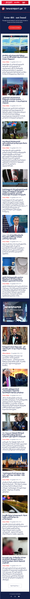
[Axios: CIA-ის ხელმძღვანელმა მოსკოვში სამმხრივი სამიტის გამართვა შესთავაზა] (15, 224)
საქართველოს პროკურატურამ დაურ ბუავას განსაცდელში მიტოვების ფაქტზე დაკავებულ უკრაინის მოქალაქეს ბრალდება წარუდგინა (14, 192)
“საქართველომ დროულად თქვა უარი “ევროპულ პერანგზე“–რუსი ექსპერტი (13, 475)
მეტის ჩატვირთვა (14, 585)
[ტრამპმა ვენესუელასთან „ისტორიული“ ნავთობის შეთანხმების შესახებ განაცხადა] (15, 378)
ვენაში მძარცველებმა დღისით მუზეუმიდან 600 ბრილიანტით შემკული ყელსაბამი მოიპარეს (12, 279)
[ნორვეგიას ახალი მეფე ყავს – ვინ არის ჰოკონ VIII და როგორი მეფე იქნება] (15, 336)
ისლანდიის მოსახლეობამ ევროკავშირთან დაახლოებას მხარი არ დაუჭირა (14, 143)
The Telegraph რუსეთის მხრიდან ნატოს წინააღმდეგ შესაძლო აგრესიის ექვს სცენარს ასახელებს (14, 434)
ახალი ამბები (5, 62)
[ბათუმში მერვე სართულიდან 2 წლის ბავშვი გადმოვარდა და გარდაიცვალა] (15, 504)
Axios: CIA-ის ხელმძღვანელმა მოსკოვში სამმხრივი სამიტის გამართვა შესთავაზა (12, 236)
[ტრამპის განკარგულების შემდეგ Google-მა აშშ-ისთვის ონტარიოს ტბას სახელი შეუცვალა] (15, 44)
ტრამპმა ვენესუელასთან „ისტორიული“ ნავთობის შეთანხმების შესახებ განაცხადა (13, 390)
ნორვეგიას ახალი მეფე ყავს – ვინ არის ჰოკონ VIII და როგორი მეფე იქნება (14, 348)
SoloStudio (18, 594)
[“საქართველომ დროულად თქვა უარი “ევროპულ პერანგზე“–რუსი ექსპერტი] (15, 462)
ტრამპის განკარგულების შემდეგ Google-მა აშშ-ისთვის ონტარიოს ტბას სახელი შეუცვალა (15, 57)
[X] (15, 596)
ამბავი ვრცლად (6, 353)
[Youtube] (18, 596)
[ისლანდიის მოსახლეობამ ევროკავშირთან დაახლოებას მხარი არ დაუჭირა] (15, 130)
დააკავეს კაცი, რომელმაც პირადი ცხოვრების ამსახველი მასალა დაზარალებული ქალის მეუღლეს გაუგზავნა (14, 560)
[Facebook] (11, 596)
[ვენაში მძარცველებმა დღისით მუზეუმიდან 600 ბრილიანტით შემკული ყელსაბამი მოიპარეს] (15, 266)
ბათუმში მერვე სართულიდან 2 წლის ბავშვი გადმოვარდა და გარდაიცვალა (14, 517)
